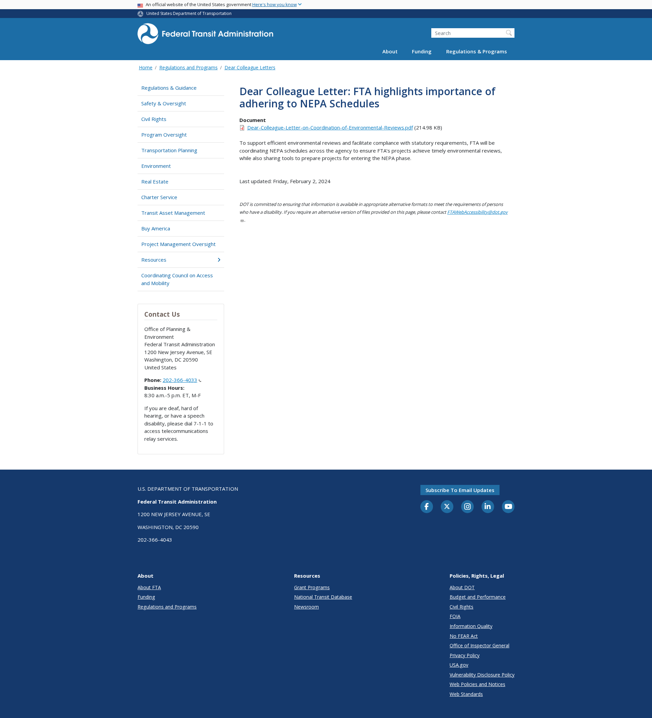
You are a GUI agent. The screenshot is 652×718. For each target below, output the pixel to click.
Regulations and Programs (188, 67)
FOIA (455, 616)
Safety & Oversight (163, 103)
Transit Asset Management (173, 212)
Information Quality (471, 626)
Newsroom (306, 606)
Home (145, 67)
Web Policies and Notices (477, 684)
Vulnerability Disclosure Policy (482, 674)
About (390, 51)
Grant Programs (312, 587)
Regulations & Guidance (169, 87)
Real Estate (154, 181)
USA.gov (459, 665)
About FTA (149, 587)
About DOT (462, 587)
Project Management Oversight (178, 244)
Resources (153, 259)
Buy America (155, 228)
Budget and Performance (478, 597)
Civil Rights (153, 119)
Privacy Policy (464, 655)
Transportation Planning (169, 150)
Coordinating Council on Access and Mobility (177, 279)
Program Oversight (164, 134)
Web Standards (466, 694)
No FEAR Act (464, 636)
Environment (156, 165)
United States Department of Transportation (189, 13)
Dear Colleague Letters (249, 67)
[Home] (205, 36)
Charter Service (159, 197)
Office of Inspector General (479, 645)
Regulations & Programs (476, 51)
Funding (422, 51)
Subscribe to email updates (459, 490)
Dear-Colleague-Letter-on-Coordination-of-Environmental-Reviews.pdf (330, 127)
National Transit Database (323, 597)
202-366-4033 (180, 379)
